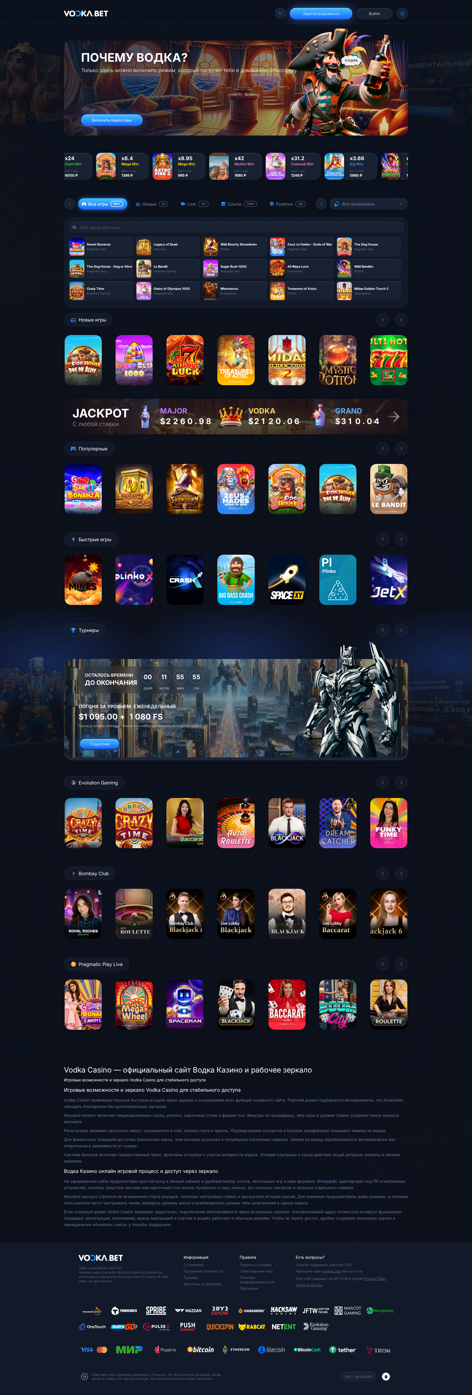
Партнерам (249, 1288)
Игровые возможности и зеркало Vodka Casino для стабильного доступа (135, 1079)
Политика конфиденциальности (257, 1279)
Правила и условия (256, 1265)
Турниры (191, 1277)
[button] (69, 204)
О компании (194, 1265)
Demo (83, 389)
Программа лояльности (203, 1271)
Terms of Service (309, 1285)
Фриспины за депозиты (203, 1284)
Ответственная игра (256, 1271)
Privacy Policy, (375, 1278)
